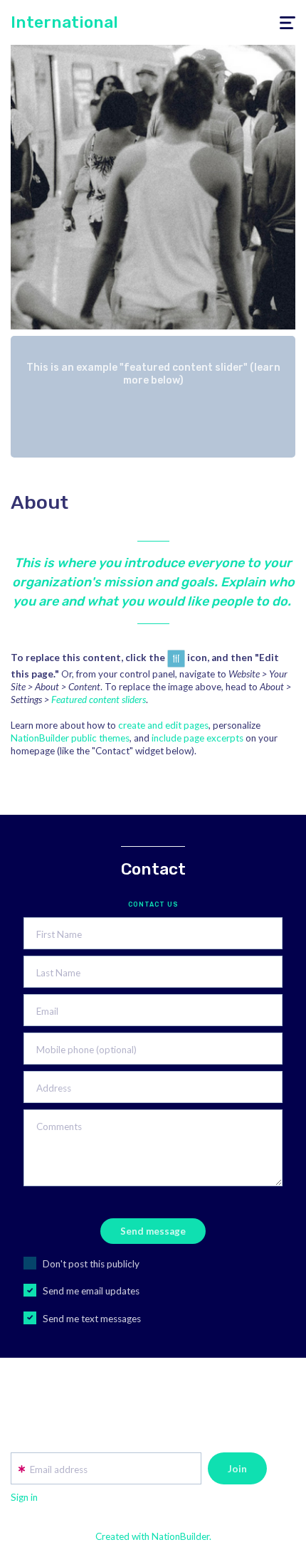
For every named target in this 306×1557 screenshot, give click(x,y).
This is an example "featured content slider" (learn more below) (153, 373)
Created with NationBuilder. (153, 1536)
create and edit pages (163, 725)
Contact (153, 869)
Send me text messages (92, 1318)
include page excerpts (197, 738)
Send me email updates (91, 1291)
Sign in (24, 1497)
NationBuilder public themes (70, 738)
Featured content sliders (98, 699)
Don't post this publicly (91, 1264)
